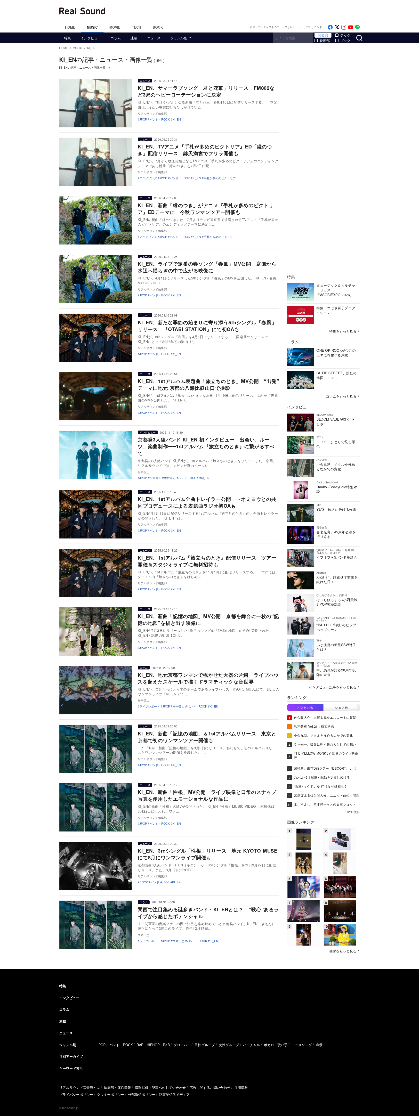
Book (158, 27)
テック (345, 35)
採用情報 (241, 1087)
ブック (345, 40)
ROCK (143, 882)
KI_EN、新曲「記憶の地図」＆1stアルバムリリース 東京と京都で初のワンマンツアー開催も (207, 737)
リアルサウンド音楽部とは (79, 1087)
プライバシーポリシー (76, 1094)
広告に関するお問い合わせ (210, 1087)
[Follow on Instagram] (343, 27)
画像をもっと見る (342, 950)
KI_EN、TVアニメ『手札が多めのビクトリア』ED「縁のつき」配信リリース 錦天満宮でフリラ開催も (205, 150)
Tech (136, 27)
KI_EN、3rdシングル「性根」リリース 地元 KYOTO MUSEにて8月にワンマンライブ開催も (207, 854)
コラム (116, 37)
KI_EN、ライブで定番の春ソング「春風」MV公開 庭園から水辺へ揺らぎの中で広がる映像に (207, 267)
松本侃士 (155, 478)
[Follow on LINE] (357, 27)
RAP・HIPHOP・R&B (153, 1044)
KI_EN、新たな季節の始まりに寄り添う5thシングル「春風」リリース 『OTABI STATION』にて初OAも (207, 326)
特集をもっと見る (342, 331)
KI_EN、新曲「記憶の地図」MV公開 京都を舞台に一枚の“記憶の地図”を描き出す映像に (208, 619)
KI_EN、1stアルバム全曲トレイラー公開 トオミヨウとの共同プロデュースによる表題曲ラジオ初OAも (207, 502)
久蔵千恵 (178, 941)
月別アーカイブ (71, 1056)
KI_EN (176, 119)
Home (70, 27)
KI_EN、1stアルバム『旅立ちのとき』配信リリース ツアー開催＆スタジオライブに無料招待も (207, 561)
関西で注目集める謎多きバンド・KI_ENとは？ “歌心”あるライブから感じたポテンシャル (208, 913)
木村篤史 (170, 478)
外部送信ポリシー (141, 1094)
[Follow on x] (337, 27)
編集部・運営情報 (117, 1087)
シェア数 (341, 707)
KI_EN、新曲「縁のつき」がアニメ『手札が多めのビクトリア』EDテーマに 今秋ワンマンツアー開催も (206, 208)
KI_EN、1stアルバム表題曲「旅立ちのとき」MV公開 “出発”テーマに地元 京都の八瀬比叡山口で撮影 (208, 384)
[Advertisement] (242, 11)
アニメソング (148, 178)
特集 (67, 37)
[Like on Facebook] (330, 27)
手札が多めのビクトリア (220, 178)
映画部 (325, 40)
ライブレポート (149, 706)
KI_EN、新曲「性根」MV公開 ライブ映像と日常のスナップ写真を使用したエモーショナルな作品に (207, 795)
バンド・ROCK (160, 119)
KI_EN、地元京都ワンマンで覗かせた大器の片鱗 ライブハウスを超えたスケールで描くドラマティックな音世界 (208, 678)
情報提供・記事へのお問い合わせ (160, 1087)
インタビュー (91, 37)
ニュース (154, 37)
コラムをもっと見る (341, 396)
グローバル (182, 1044)
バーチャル (251, 1044)
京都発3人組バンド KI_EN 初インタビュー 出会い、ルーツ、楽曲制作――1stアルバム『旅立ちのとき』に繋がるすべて (206, 446)
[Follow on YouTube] (350, 27)
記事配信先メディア (174, 1094)
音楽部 (323, 35)
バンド (155, 882)
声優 (319, 1044)
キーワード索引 (71, 1068)
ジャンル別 (178, 37)
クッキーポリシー (110, 1094)
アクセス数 (305, 707)
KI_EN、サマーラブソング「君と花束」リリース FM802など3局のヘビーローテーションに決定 (206, 91)
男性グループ (204, 1044)
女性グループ (229, 1044)
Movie (114, 27)
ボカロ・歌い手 (276, 1044)
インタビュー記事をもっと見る (332, 686)
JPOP (143, 119)
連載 (133, 37)
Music (92, 27)
